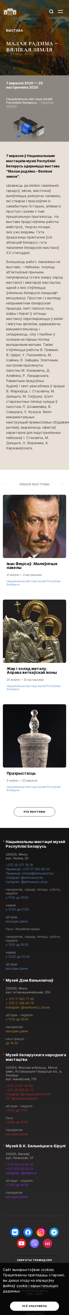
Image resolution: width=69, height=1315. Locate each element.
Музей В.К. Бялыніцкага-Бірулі (36, 1146)
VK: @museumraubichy (22, 1098)
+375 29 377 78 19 (19, 865)
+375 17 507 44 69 (19, 1086)
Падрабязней (19, 584)
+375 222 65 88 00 (20, 1164)
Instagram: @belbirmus (21, 1173)
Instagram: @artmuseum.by (25, 877)
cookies (47, 1270)
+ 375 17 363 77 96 (20, 999)
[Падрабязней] (34, 544)
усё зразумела (34, 1306)
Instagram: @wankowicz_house (28, 1007)
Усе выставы (34, 811)
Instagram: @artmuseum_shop (27, 882)
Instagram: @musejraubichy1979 (28, 1094)
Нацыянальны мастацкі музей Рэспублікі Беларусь (35, 844)
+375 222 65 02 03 (19, 1169)
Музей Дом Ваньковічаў (29, 980)
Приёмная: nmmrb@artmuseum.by (30, 873)
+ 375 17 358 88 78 (20, 1003)
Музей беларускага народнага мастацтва (36, 1057)
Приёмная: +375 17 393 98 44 (28, 869)
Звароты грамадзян (34, 1260)
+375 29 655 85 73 (19, 1090)
